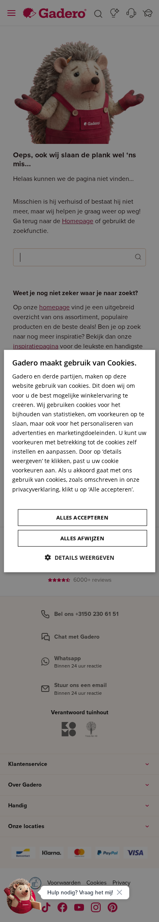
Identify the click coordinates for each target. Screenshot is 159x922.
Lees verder (28, 498)
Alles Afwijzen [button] (82, 537)
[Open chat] (23, 899)
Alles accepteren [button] (82, 517)
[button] (79, 557)
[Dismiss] (119, 892)
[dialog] (79, 461)
